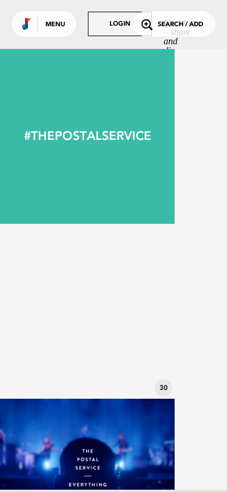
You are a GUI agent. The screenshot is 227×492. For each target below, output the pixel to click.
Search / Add (180, 25)
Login (119, 24)
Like (51, 311)
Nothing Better (87, 366)
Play (87, 311)
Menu (55, 25)
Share (123, 311)
